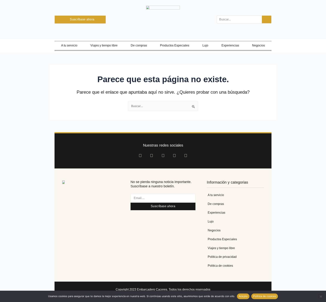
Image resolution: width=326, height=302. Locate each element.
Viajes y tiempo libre (104, 45)
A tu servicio (69, 45)
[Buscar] (266, 19)
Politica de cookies (220, 265)
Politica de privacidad (222, 256)
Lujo (205, 45)
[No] (320, 296)
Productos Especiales (174, 45)
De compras (139, 45)
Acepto (243, 296)
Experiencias (230, 45)
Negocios (258, 45)
